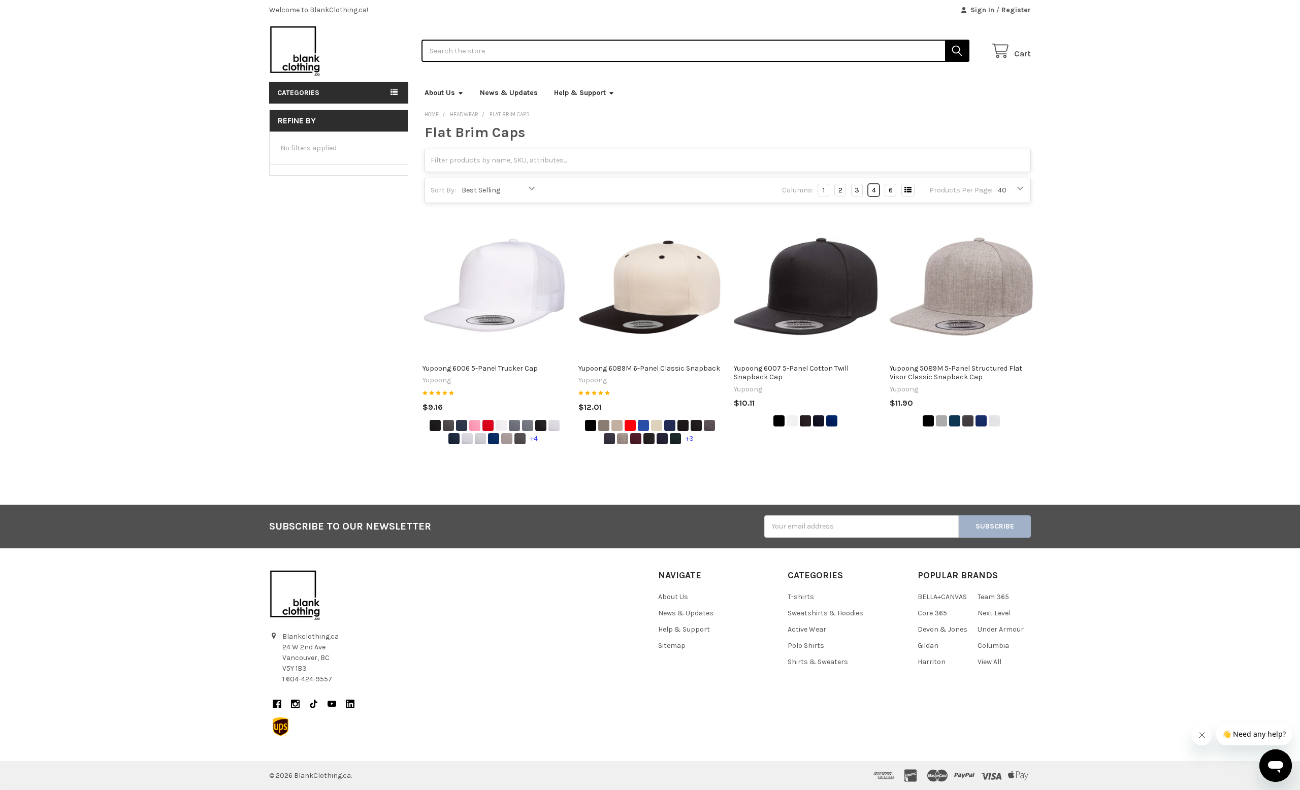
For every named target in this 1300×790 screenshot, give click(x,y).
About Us (440, 92)
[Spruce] (675, 439)
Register (1016, 10)
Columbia (993, 645)
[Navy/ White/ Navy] (467, 439)
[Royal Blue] (643, 425)
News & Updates (509, 92)
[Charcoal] (448, 425)
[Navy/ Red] (662, 439)
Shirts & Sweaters (818, 661)
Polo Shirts (806, 645)
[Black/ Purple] (683, 425)
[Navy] (462, 425)
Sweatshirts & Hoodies (825, 613)
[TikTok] (313, 704)
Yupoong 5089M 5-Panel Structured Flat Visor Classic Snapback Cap (956, 373)
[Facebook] (277, 704)
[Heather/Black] (528, 425)
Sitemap (672, 645)
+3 (690, 438)
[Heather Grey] (617, 425)
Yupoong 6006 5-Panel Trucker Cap (480, 368)
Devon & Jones (942, 629)
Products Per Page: (960, 190)
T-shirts (801, 596)
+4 (534, 438)
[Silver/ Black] (507, 439)
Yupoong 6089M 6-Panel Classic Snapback (649, 368)
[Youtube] (332, 704)
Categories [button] (298, 92)
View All (989, 661)
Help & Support (580, 92)
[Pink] (475, 425)
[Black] (435, 425)
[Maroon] (636, 439)
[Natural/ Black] (657, 425)
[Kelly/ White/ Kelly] (480, 439)
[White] (501, 425)
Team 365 (993, 596)
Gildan (928, 645)
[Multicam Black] (649, 439)
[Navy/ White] (454, 439)
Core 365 (932, 613)
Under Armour (1001, 629)
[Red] (488, 425)
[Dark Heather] (709, 425)
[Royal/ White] (494, 439)
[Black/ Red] (696, 425)
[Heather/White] (514, 425)
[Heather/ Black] (622, 439)
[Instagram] (295, 704)
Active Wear (807, 629)
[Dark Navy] (609, 439)
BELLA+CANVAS (942, 596)
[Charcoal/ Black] (520, 439)
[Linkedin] (350, 704)
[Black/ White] (541, 425)
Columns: (798, 190)
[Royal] (981, 421)
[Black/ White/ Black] (554, 425)
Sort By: (443, 190)
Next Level (994, 613)
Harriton (932, 661)
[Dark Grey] (604, 425)
